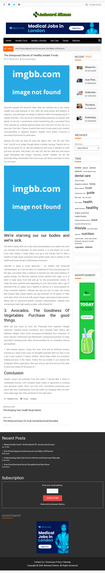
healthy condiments (82, 213)
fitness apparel (79, 188)
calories (92, 168)
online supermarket (91, 238)
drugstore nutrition (81, 184)
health (87, 202)
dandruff (78, 171)
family (92, 184)
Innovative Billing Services (83, 224)
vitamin (88, 247)
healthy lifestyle (80, 216)
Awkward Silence (58, 504)
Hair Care (54, 40)
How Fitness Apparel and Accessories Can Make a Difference (28, 451)
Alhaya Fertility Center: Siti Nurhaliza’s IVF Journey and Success (29, 445)
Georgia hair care (80, 193)
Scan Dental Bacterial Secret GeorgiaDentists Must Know (27, 464)
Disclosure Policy (54, 562)
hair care (78, 197)
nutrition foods (79, 238)
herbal (94, 220)
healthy (33, 399)
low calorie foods (92, 229)
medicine (77, 234)
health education (80, 208)
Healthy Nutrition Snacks (82, 220)
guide (90, 193)
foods (25, 399)
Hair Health (78, 202)
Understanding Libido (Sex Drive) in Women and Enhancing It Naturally (32, 458)
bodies (78, 167)
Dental (65, 40)
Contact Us (39, 562)
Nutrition (76, 40)
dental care (83, 176)
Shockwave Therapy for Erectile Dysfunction (84, 242)
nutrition (88, 234)
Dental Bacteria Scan (89, 171)
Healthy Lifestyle (38, 40)
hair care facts (86, 197)
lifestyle (80, 228)
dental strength (79, 180)
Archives (79, 144)
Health (8, 40)
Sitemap (67, 562)
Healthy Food (21, 40)
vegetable (79, 247)
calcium (85, 168)
